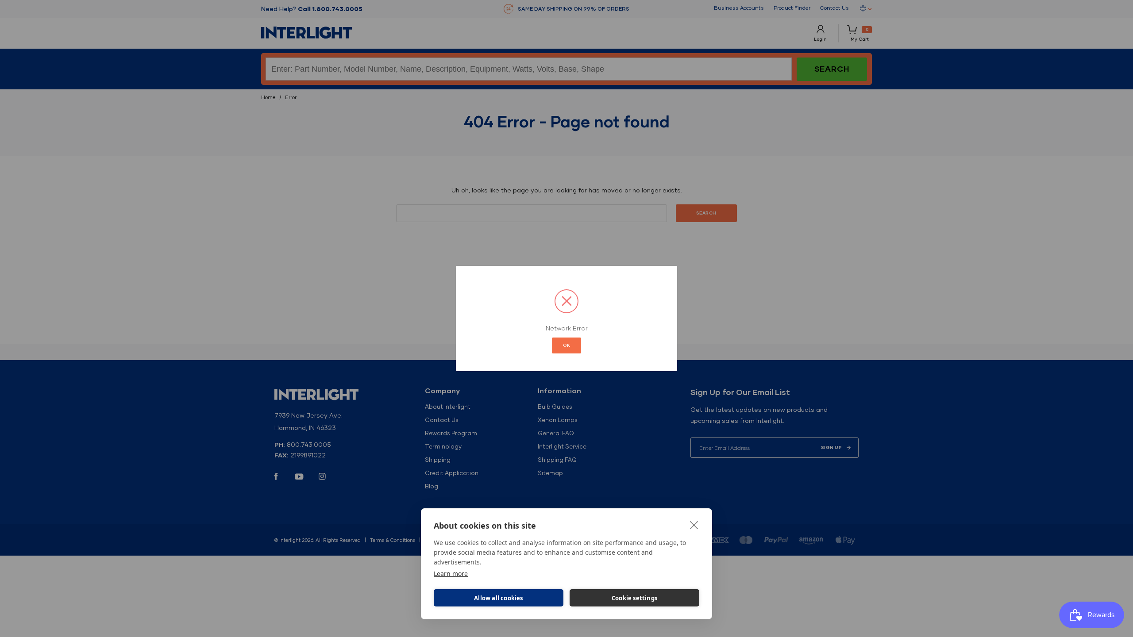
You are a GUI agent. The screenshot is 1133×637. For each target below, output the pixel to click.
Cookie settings (634, 598)
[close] (694, 525)
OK (566, 345)
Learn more (451, 573)
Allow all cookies (498, 598)
